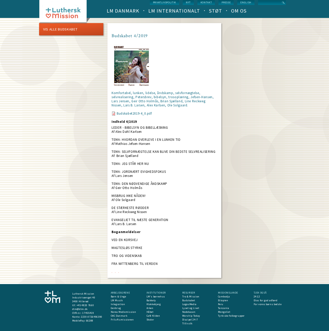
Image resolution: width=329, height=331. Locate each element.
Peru (221, 304)
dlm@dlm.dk (80, 309)
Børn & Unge (118, 296)
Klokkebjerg (154, 304)
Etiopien (223, 300)
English (245, 2)
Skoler (150, 319)
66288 (89, 320)
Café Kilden (153, 315)
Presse (226, 2)
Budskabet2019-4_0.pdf (134, 113)
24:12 (257, 296)
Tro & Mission (190, 296)
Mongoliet (224, 312)
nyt (188, 2)
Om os (238, 10)
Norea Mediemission (123, 312)
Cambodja (224, 296)
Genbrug (116, 308)
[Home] (64, 12)
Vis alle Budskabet (60, 29)
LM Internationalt (174, 10)
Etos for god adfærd (266, 300)
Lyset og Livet (190, 308)
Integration (118, 304)
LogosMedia (189, 304)
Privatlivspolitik (164, 2)
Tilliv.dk (187, 323)
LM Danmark (123, 10)
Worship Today (191, 315)
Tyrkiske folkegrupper (231, 315)
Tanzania (223, 308)
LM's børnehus (156, 296)
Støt (215, 10)
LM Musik (117, 300)
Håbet (150, 312)
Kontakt (206, 2)
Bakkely (151, 300)
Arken (150, 308)
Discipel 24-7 (190, 319)
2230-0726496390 (91, 316)
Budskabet (188, 300)
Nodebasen (189, 312)
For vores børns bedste (268, 304)
